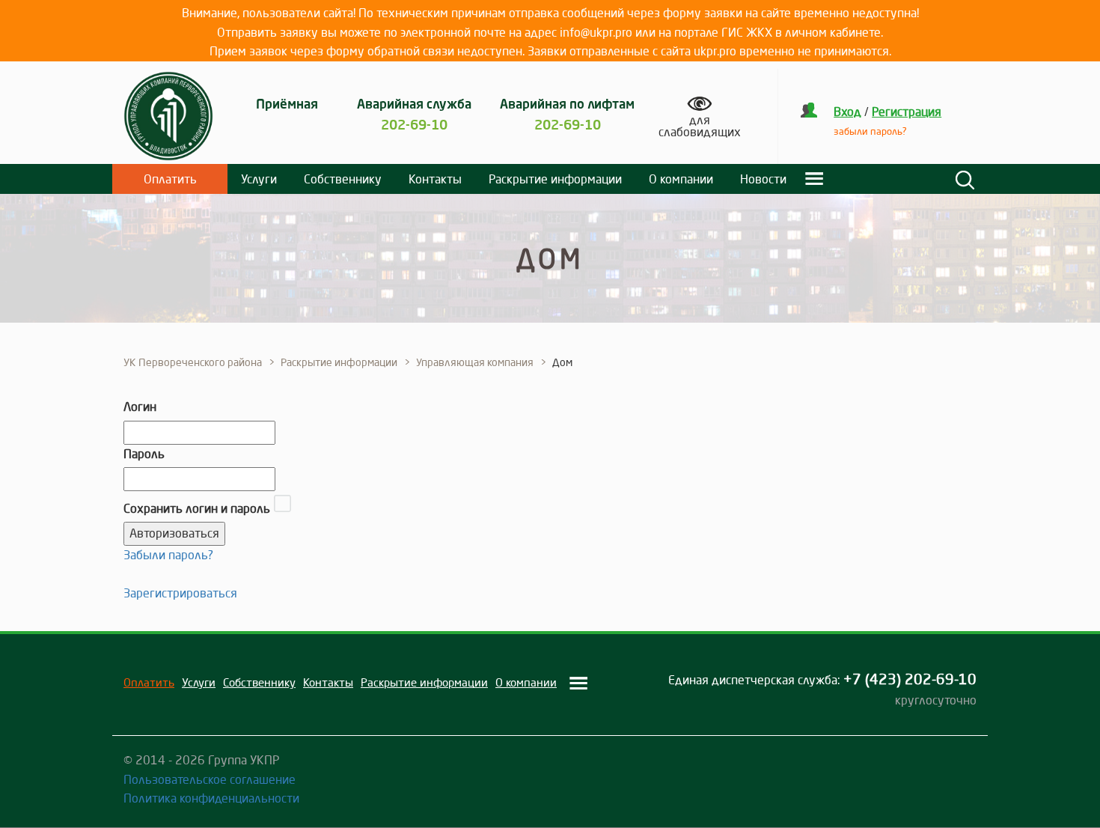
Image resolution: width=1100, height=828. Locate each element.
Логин (139, 406)
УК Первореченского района (192, 362)
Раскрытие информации (555, 178)
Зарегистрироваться (180, 592)
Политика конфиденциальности (211, 798)
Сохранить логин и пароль (196, 508)
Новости (763, 178)
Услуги (259, 178)
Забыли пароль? (168, 554)
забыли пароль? (870, 131)
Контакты (435, 178)
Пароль (144, 453)
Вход (847, 111)
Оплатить (170, 178)
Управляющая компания (475, 362)
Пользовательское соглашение (209, 779)
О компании (681, 178)
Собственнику (343, 178)
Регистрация (906, 111)
